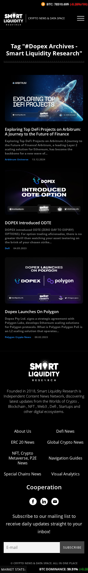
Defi (7, 248)
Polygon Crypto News (18, 337)
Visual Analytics (65, 474)
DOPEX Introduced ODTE (28, 222)
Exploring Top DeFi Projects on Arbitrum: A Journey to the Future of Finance (43, 132)
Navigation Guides (65, 458)
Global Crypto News (65, 442)
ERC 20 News (22, 442)
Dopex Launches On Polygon (32, 311)
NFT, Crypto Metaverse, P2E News (23, 458)
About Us (22, 431)
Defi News (65, 431)
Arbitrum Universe (16, 159)
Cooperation (44, 487)
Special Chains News (22, 474)
